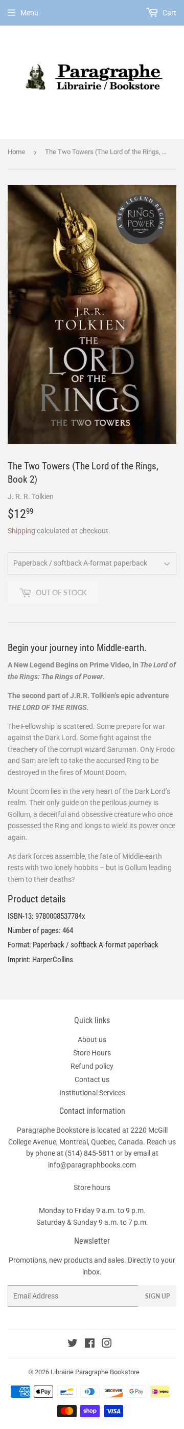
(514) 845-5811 (89, 1153)
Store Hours (92, 1053)
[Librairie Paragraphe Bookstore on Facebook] (89, 1344)
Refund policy (92, 1066)
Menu (29, 13)
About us (92, 1039)
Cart (168, 13)
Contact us (92, 1079)
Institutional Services (92, 1093)
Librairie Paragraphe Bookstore (95, 1372)
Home (16, 152)
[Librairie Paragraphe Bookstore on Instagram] (107, 1344)
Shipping (21, 531)
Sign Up (157, 1296)
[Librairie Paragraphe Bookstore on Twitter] (72, 1344)
